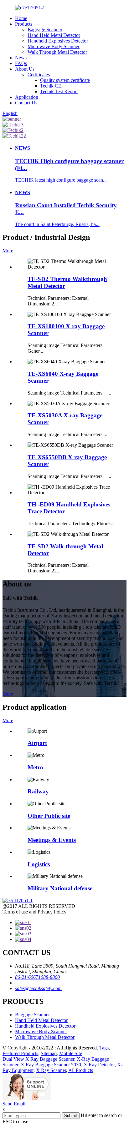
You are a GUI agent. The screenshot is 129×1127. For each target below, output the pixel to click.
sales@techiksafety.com (38, 988)
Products (23, 24)
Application (26, 97)
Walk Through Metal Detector (57, 52)
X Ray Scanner (51, 1070)
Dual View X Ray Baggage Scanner (38, 1059)
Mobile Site (70, 1053)
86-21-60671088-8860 (37, 977)
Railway (38, 791)
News (21, 57)
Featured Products (20, 1053)
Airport (37, 743)
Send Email (14, 1103)
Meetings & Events (52, 840)
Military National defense (60, 888)
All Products (80, 1070)
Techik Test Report (59, 91)
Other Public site (49, 816)
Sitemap (49, 1053)
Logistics (39, 864)
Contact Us (26, 102)
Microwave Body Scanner (54, 46)
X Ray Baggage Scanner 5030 (51, 1064)
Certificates (39, 74)
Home (21, 18)
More (8, 250)
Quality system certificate (65, 80)
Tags (104, 1047)
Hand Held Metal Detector (54, 35)
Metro (35, 767)
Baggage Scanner (45, 29)
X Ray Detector (99, 1064)
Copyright (17, 1047)
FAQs (21, 63)
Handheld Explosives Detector (58, 40)
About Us (24, 69)
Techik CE (50, 85)
